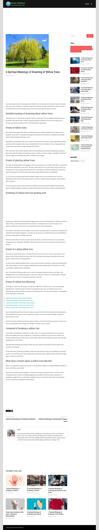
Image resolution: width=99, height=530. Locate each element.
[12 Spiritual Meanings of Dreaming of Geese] (75, 127)
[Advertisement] (49, 19)
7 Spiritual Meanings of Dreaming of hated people (20, 303)
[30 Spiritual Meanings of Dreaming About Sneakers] (75, 107)
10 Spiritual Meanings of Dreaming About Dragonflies (87, 79)
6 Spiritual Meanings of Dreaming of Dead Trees (19, 307)
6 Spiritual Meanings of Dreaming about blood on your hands (57, 490)
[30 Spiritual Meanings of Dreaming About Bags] (75, 117)
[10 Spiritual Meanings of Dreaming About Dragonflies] (75, 78)
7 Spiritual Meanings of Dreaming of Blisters (13, 489)
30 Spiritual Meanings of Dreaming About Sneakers (87, 109)
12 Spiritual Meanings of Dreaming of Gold (87, 137)
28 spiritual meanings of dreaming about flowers (87, 69)
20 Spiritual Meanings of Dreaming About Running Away (87, 89)
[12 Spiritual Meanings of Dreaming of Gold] (75, 136)
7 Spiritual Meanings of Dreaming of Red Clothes (55, 513)
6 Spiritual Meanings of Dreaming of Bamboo (19, 298)
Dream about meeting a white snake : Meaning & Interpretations (15, 514)
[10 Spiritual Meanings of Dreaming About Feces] (75, 58)
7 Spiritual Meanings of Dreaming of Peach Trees (20, 305)
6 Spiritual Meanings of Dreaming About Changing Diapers (86, 146)
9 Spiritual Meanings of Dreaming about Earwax (34, 513)
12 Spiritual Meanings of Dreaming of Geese (87, 128)
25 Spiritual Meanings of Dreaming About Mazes (87, 99)
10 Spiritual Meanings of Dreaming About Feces (87, 59)
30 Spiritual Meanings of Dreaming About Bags (87, 119)
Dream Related (19, 527)
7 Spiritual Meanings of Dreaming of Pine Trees (19, 300)
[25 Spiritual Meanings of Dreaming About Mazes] (75, 98)
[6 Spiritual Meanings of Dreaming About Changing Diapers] (75, 145)
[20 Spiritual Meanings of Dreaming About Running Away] (75, 88)
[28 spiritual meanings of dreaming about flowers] (75, 68)
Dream (87, 4)
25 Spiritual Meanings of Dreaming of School (34, 489)
